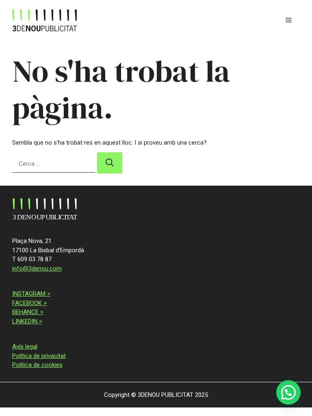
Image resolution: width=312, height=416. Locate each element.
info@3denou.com (37, 268)
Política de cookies (37, 364)
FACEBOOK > (29, 303)
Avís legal (24, 346)
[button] (288, 392)
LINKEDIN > (27, 321)
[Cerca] (109, 162)
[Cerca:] (54, 163)
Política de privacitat (39, 356)
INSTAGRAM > (31, 293)
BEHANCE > (27, 312)
